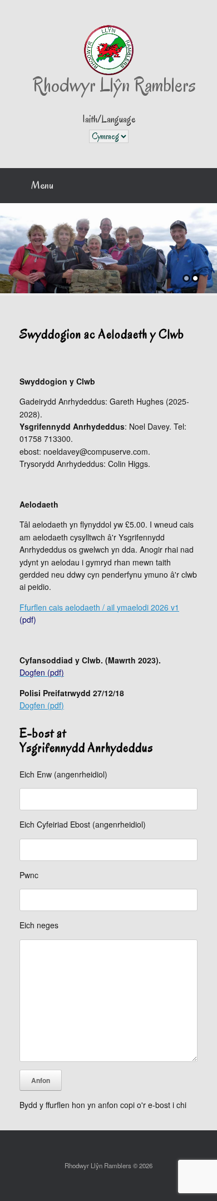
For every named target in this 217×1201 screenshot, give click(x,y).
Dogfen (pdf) (41, 705)
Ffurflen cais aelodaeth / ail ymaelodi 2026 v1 (99, 607)
